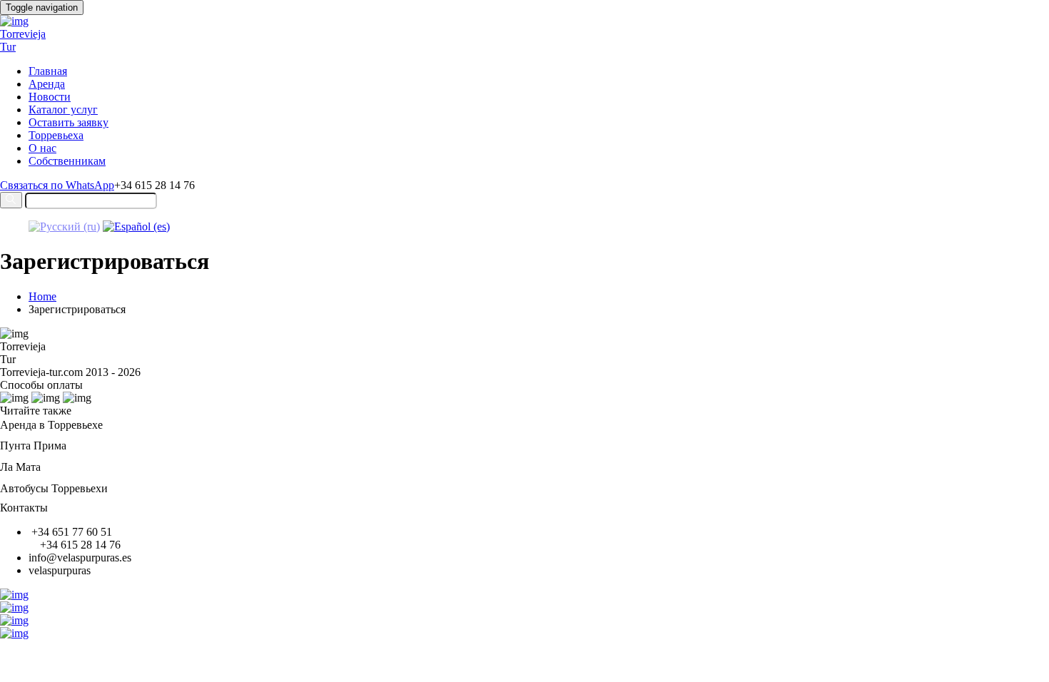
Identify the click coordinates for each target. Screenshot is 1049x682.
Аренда (47, 84)
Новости (50, 97)
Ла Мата (20, 467)
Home (42, 296)
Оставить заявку (68, 122)
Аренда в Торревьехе (51, 425)
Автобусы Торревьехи (54, 488)
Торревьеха (56, 135)
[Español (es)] (136, 226)
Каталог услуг (63, 109)
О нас (42, 148)
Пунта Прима (33, 445)
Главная (48, 71)
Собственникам (67, 161)
